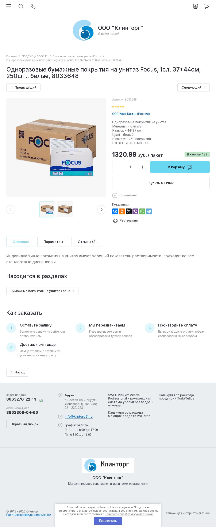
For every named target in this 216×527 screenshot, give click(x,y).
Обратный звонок (24, 424)
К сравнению (128, 195)
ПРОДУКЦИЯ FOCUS (34, 56)
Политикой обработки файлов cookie (129, 514)
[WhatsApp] (142, 211)
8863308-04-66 (22, 412)
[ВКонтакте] (115, 211)
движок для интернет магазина (188, 513)
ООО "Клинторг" (120, 28)
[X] (129, 211)
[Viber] (135, 211)
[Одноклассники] (122, 211)
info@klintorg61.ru (79, 416)
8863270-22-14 (21, 399)
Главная (11, 56)
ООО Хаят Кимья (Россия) (131, 114)
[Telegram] (149, 211)
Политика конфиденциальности (28, 514)
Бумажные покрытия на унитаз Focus (77, 56)
